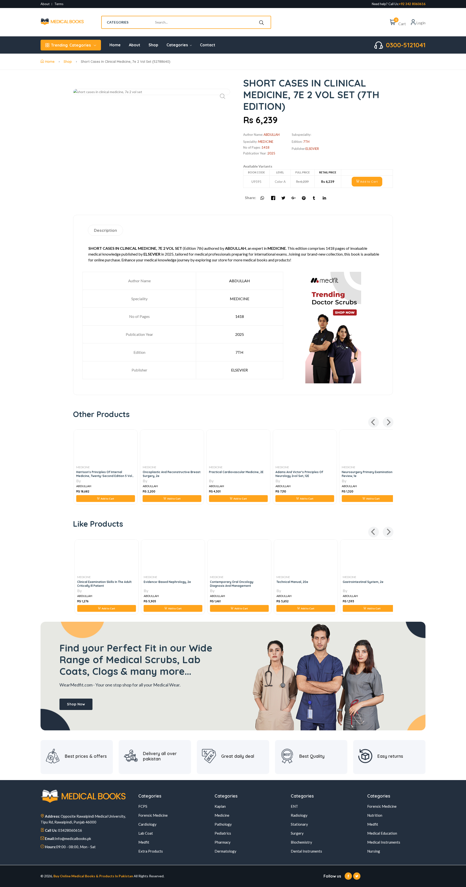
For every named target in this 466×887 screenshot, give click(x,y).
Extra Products (150, 851)
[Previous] (373, 422)
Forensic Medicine (153, 815)
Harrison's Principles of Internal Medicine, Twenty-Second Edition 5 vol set (104, 476)
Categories (71, 45)
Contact (207, 44)
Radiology (299, 815)
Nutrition (374, 815)
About (45, 4)
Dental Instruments (306, 851)
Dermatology (225, 851)
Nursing (373, 851)
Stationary (299, 824)
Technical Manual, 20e (291, 582)
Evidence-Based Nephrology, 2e (166, 582)
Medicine (222, 815)
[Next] (388, 422)
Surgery (297, 833)
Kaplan (220, 806)
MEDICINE (82, 467)
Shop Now (76, 704)
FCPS (142, 806)
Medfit (143, 842)
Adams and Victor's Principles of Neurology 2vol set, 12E (299, 474)
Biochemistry (301, 842)
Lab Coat (145, 833)
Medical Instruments (383, 842)
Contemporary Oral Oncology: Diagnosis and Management (230, 584)
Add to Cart (368, 181)
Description (105, 230)
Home (115, 44)
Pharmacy (223, 842)
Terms (58, 4)
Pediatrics (223, 833)
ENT (294, 806)
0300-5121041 (405, 45)
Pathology (223, 824)
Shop (153, 44)
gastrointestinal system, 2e (361, 582)
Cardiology (147, 824)
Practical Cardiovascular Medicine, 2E (235, 472)
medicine (265, 142)
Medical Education (382, 833)
